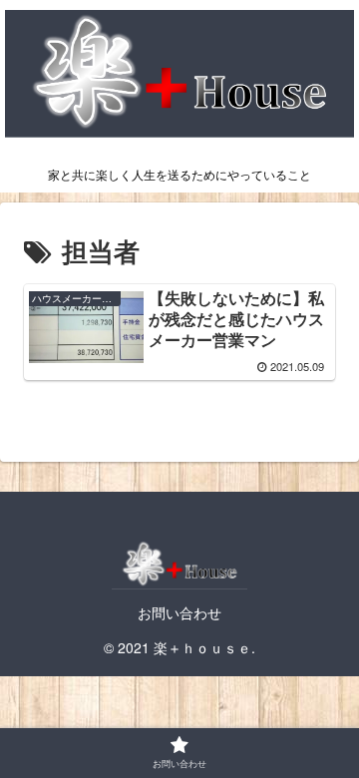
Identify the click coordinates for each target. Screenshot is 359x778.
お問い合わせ (179, 612)
